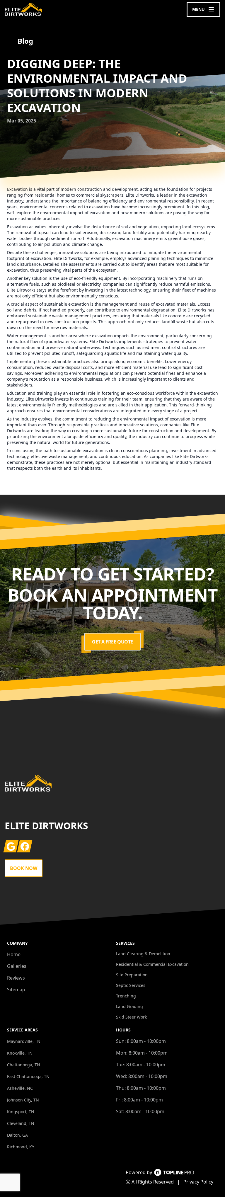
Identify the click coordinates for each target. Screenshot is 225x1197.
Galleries (16, 966)
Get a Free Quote (112, 641)
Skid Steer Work (131, 1017)
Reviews (16, 978)
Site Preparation (132, 975)
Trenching (126, 996)
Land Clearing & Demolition (143, 953)
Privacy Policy (198, 1182)
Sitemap (16, 989)
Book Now (23, 868)
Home (14, 954)
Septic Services (130, 985)
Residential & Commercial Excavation (152, 964)
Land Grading (129, 1006)
